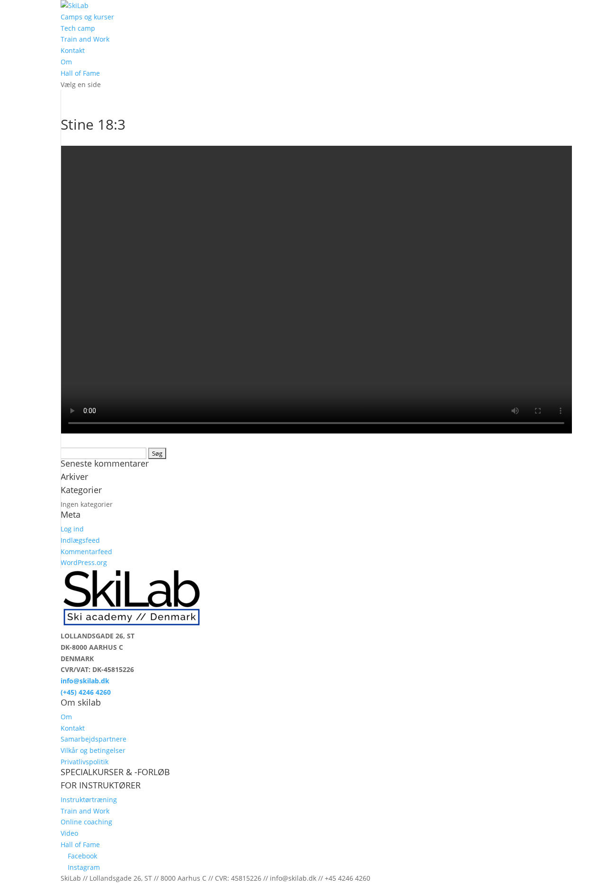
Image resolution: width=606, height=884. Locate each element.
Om (66, 61)
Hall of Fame (80, 73)
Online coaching (86, 821)
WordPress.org (84, 562)
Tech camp (78, 28)
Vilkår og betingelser (93, 750)
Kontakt (73, 50)
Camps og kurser (87, 16)
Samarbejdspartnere (93, 738)
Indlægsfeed (80, 540)
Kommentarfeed (86, 551)
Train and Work (85, 39)
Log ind (72, 528)
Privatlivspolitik (84, 761)
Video (69, 833)
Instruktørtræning (89, 799)
